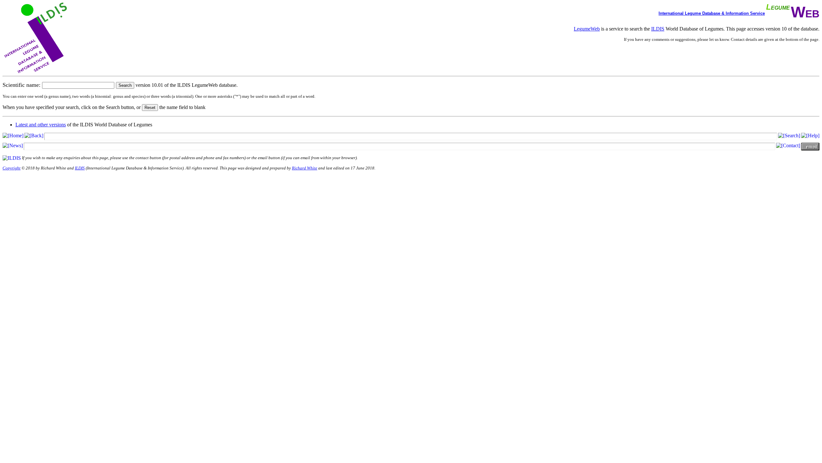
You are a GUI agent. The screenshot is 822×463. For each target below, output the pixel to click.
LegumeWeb (587, 29)
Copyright (12, 168)
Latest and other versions (40, 124)
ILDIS (657, 29)
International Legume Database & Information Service (712, 13)
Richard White (304, 168)
